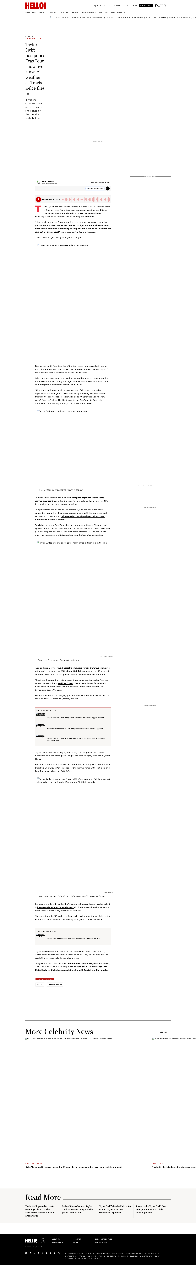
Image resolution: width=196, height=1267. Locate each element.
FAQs (75, 1242)
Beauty (75, 12)
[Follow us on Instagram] (26, 1253)
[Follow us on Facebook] (30, 1253)
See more (164, 1032)
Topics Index (101, 1242)
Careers (69, 1259)
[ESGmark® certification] (41, 1241)
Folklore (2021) (65, 683)
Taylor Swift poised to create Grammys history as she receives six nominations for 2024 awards (39, 1211)
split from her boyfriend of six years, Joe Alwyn (85, 963)
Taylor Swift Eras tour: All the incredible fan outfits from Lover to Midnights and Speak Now (76, 739)
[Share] (108, 188)
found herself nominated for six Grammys (78, 668)
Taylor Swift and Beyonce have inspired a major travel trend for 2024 (73, 938)
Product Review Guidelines (87, 1259)
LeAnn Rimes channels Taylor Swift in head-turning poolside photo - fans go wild (77, 1209)
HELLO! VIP (121, 12)
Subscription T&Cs (103, 1239)
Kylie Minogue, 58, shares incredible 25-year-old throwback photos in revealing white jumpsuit (73, 1167)
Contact (77, 1239)
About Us (56, 1239)
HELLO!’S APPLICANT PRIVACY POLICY (144, 1256)
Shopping (103, 12)
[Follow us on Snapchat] (47, 1253)
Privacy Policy (150, 1253)
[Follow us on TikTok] (38, 1253)
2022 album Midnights (72, 671)
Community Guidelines (105, 1253)
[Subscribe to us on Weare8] (55, 1253)
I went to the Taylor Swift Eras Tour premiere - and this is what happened (75, 728)
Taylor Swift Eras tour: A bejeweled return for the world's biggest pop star (75, 717)
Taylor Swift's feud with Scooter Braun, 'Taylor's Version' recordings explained (115, 1209)
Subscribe (146, 5)
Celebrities (30, 12)
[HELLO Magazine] (35, 5)
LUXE (113, 12)
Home (28, 37)
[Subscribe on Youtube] (43, 1253)
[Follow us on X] (34, 1253)
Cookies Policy (85, 1253)
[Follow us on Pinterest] (51, 1253)
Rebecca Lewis (48, 181)
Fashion (53, 12)
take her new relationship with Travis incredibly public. (80, 970)
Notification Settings (75, 1256)
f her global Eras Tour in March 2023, (55, 907)
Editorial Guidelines (116, 1256)
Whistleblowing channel (129, 1253)
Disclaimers (70, 1253)
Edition (118, 6)
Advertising (57, 1242)
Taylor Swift (49, 207)
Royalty (42, 12)
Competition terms (96, 1256)
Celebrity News (34, 39)
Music (40, 984)
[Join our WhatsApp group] (59, 1253)
